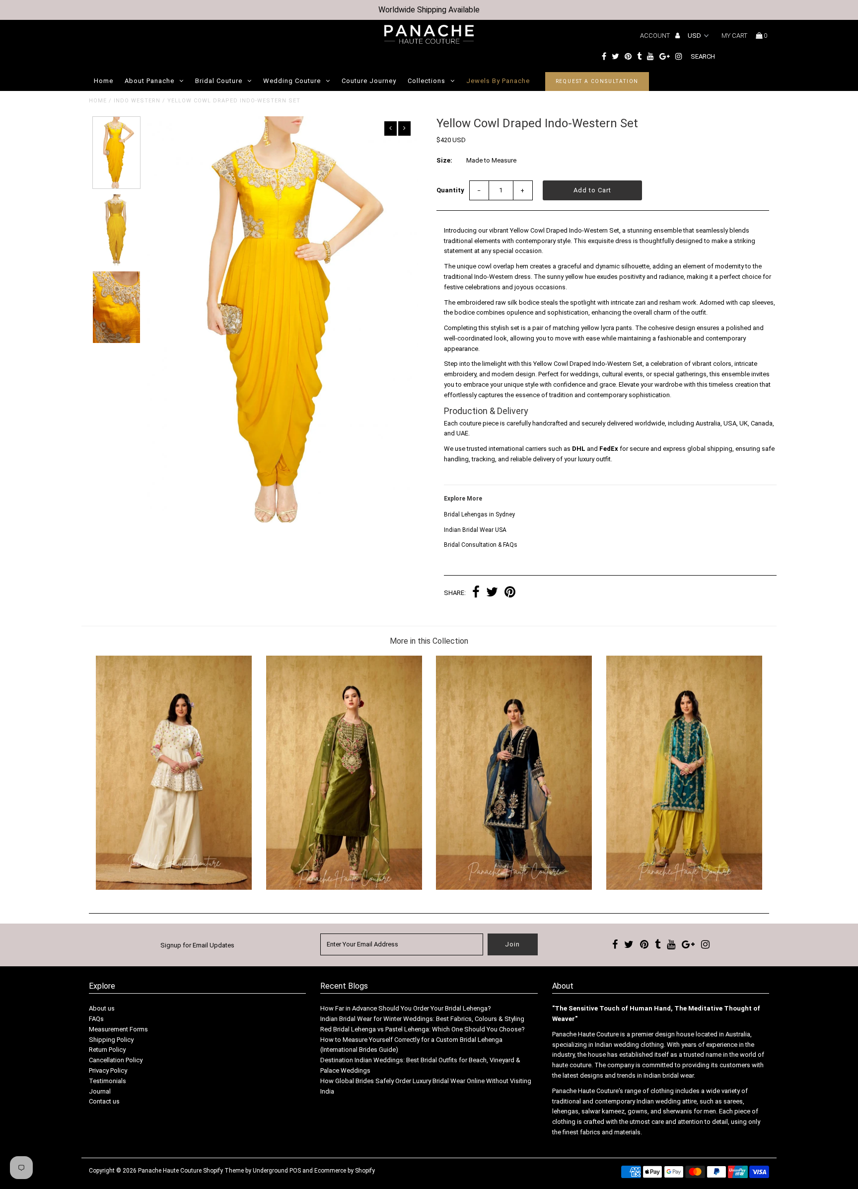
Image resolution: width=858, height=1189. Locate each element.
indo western (137, 100)
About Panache (149, 81)
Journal (100, 1091)
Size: (444, 160)
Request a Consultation (597, 81)
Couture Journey (369, 81)
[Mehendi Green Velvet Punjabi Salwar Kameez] (344, 887)
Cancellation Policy (116, 1060)
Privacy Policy (108, 1070)
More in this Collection (429, 641)
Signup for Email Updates (197, 945)
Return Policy (107, 1049)
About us (102, 1008)
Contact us (104, 1101)
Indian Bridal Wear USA (475, 529)
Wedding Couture (292, 81)
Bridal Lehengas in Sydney (479, 514)
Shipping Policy (111, 1039)
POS (295, 1170)
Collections (426, 81)
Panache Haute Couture (170, 1170)
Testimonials (107, 1081)
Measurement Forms (118, 1029)
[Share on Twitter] (492, 593)
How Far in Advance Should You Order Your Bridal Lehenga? (405, 1008)
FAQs (96, 1018)
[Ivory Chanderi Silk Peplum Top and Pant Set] (174, 887)
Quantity (450, 190)
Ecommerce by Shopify (344, 1170)
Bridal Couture (218, 81)
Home (103, 81)
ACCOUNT (655, 35)
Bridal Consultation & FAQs (480, 544)
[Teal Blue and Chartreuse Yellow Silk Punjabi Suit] (684, 887)
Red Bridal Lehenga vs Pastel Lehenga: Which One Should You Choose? (422, 1029)
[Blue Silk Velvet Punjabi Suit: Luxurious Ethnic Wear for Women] (514, 887)
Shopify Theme (223, 1170)
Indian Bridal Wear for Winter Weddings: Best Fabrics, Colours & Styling (422, 1018)
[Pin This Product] (509, 593)
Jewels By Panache (498, 81)
